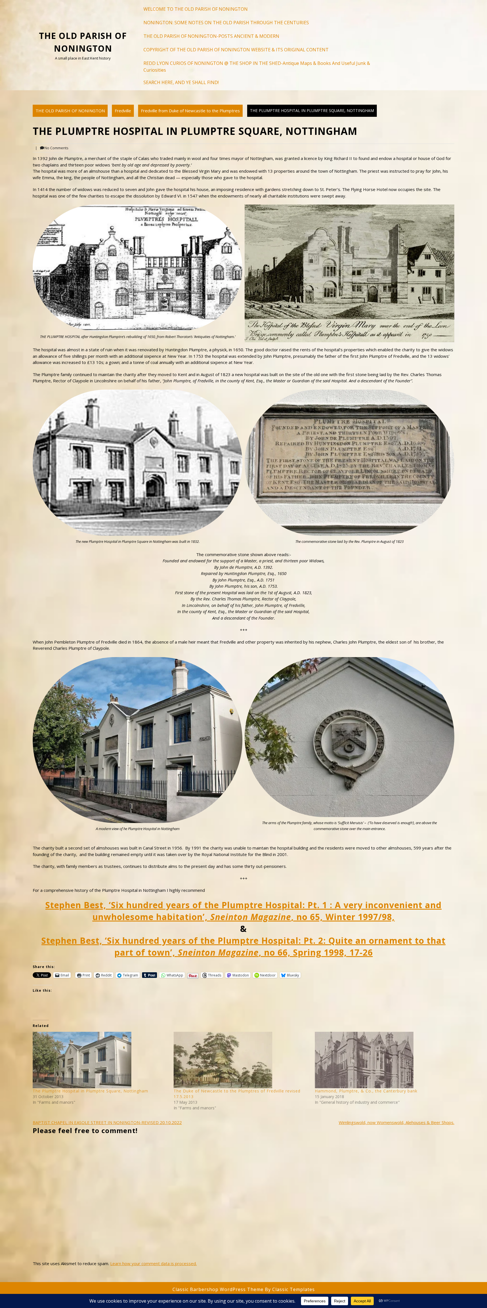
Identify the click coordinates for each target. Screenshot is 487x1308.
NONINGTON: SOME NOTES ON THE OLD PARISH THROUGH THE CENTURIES (226, 22)
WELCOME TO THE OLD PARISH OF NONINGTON (195, 9)
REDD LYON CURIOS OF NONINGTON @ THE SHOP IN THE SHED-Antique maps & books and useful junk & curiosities (256, 66)
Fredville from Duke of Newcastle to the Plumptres (190, 110)
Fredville (123, 110)
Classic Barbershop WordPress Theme (218, 1289)
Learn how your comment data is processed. (153, 1263)
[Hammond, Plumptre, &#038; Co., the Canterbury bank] (382, 1060)
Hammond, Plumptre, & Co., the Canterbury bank (366, 1091)
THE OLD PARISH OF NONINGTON (70, 110)
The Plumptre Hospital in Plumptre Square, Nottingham (90, 1091)
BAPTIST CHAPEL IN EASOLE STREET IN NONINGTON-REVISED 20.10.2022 (107, 1122)
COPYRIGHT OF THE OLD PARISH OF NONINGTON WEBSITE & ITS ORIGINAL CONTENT (236, 50)
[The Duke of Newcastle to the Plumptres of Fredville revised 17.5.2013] (241, 1060)
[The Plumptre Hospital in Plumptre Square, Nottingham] (100, 1060)
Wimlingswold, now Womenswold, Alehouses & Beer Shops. (396, 1122)
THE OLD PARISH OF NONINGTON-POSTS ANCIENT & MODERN (211, 36)
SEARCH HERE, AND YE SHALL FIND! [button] (181, 82)
